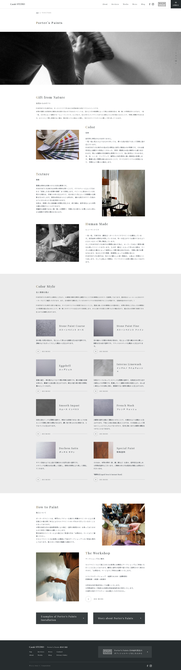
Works (40, 655)
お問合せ (176, 5)
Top (30, 652)
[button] (176, 53)
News (50, 652)
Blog (50, 655)
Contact (60, 652)
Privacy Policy (62, 655)
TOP (37, 12)
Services (41, 652)
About (31, 655)
